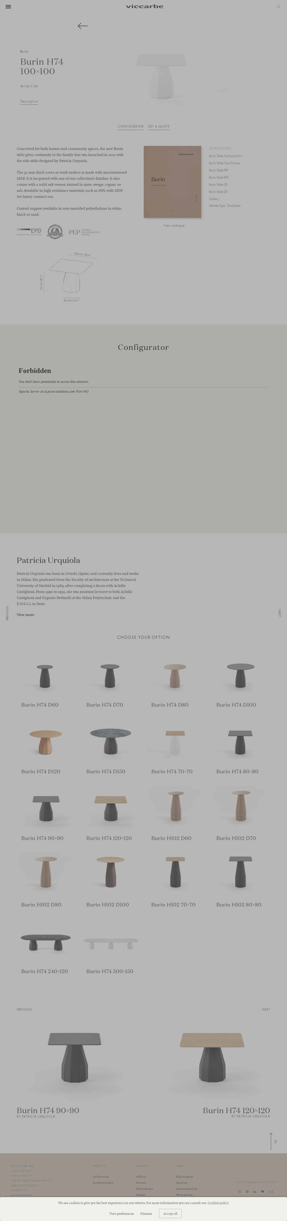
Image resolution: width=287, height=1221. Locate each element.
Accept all (170, 1213)
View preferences (121, 1213)
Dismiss (146, 1213)
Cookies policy (218, 1202)
